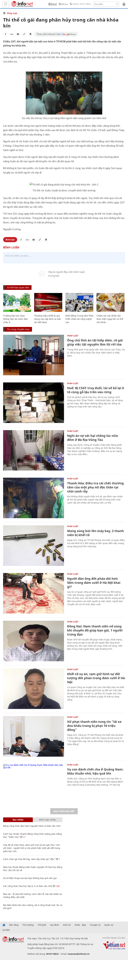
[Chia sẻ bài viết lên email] (18, 34)
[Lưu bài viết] (30, 34)
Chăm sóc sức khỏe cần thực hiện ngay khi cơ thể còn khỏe (109, 319)
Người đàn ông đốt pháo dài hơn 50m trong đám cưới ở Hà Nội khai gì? (93, 582)
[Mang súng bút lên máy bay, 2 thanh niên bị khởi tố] (33, 545)
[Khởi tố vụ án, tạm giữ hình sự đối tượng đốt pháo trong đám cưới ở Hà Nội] (33, 688)
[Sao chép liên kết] (24, 34)
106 (57, 886)
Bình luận (10, 239)
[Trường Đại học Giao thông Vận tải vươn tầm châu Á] (17, 302)
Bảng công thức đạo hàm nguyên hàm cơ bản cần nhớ (31, 825)
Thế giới (42, 925)
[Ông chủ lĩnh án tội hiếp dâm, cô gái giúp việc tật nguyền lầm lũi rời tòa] (33, 355)
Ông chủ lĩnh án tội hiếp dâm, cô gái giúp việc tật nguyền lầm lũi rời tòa (95, 342)
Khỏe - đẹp (80, 925)
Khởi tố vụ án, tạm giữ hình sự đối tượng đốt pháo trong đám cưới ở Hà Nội (96, 678)
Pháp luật (12, 13)
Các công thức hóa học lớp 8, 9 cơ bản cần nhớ (27, 886)
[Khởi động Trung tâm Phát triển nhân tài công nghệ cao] (79, 302)
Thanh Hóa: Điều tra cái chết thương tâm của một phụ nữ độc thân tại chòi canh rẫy (95, 487)
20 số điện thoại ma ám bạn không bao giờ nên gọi (30, 878)
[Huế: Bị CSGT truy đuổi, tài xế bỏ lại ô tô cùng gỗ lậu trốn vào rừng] (33, 402)
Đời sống (14, 925)
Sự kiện (6, 930)
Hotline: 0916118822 (82, 4)
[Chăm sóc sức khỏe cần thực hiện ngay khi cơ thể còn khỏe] (110, 302)
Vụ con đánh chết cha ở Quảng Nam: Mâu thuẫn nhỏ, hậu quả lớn (95, 771)
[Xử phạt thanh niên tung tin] (33, 736)
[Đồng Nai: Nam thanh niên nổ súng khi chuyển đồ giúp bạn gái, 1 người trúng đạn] (33, 641)
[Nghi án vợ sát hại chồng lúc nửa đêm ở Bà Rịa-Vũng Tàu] (33, 450)
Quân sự (108, 925)
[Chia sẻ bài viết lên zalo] (11, 34)
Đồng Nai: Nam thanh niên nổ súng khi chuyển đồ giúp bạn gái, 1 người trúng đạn (95, 630)
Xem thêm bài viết (64, 811)
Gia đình (54, 925)
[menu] (5, 4)
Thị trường (28, 925)
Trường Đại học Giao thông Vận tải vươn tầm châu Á (15, 319)
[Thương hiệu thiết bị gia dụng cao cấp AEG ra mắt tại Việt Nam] (48, 302)
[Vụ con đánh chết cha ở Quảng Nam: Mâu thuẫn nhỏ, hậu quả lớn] (33, 784)
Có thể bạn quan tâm (18, 287)
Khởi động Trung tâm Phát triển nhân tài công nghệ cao (79, 319)
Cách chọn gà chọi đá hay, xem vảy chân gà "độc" (29, 859)
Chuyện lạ (95, 925)
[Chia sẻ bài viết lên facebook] (5, 34)
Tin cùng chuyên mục (18, 329)
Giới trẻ (67, 925)
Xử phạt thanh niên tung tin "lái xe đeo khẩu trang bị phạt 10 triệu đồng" (94, 726)
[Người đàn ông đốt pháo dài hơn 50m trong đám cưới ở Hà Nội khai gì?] (33, 593)
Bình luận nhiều (47, 819)
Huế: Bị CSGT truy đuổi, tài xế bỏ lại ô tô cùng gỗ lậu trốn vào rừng (95, 390)
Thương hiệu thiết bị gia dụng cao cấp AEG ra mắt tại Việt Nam (47, 319)
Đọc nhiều (18, 819)
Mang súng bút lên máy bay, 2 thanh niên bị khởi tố (95, 533)
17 (24, 836)
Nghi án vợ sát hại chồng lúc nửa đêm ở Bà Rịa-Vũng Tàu (92, 438)
